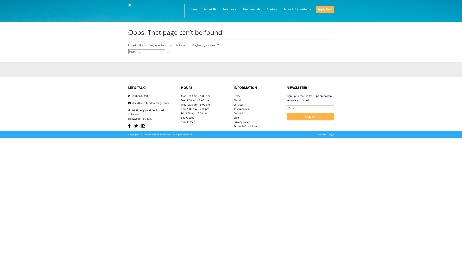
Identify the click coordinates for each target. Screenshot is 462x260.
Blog (236, 117)
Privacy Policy (242, 122)
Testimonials (251, 9)
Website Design (326, 134)
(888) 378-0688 (140, 96)
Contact (272, 9)
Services (229, 9)
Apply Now (324, 9)
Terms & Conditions (245, 126)
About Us (210, 9)
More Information (296, 9)
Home (193, 9)
